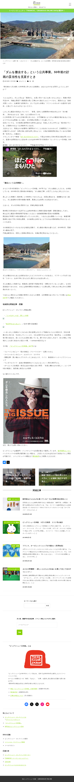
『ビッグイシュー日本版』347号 (21, 346)
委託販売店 (14, 692)
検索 (47, 605)
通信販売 (36, 456)
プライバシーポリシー (13, 720)
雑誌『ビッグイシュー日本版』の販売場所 (23, 689)
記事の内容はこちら (16, 695)
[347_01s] (26, 411)
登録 (19, 632)
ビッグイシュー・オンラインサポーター (17, 755)
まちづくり (22, 81)
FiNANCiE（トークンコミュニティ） (17, 758)
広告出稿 (8, 762)
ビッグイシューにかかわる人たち (15, 765)
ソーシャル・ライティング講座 (15, 742)
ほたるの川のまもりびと (29, 137)
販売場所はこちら (64, 451)
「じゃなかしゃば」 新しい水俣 (16, 315)
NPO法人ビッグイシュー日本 (14, 726)
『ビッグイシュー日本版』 (13, 723)
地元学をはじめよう (13, 324)
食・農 (31, 81)
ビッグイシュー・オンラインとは (15, 717)
